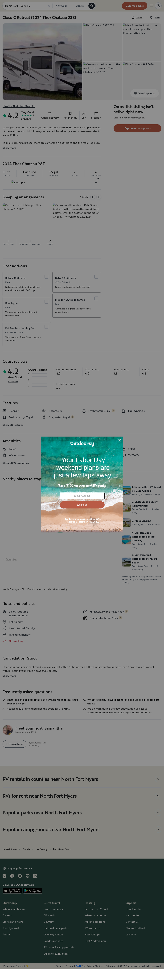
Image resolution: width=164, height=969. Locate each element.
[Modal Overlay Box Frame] (82, 484)
